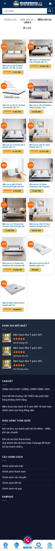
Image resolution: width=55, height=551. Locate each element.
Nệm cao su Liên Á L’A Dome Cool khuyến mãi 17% (13, 106)
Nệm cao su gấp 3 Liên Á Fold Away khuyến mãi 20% (13, 185)
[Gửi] (50, 11)
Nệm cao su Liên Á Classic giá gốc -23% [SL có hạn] (12, 67)
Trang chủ (10, 19)
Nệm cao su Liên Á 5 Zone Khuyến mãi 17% (39, 146)
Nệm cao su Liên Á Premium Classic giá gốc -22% (40, 106)
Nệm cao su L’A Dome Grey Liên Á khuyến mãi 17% (39, 61)
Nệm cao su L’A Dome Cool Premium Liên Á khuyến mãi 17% (13, 265)
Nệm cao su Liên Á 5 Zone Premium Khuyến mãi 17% (39, 225)
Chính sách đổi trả (11, 482)
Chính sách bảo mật (12, 466)
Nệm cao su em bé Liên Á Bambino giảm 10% (39, 264)
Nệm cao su (27, 19)
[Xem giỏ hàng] (50, 3)
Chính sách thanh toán (14, 471)
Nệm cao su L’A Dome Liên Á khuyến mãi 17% (13, 146)
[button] (4, 3)
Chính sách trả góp (12, 488)
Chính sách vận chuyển (14, 477)
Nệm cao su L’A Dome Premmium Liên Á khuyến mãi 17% (39, 186)
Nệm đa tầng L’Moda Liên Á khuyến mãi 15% (13, 304)
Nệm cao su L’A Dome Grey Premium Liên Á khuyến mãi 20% (13, 226)
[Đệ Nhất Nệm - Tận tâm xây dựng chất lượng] (27, 3)
